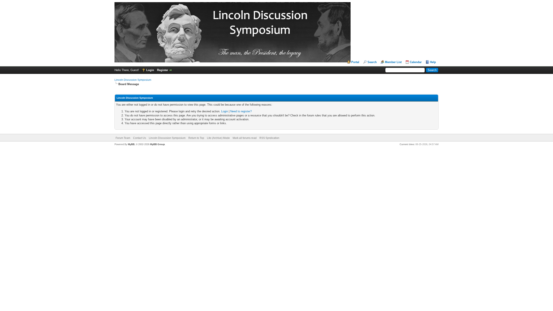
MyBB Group (157, 144)
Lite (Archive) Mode (218, 138)
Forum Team (123, 138)
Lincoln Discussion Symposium (132, 79)
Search (372, 62)
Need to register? (241, 111)
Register (162, 70)
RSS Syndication (269, 138)
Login (150, 70)
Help (433, 62)
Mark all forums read (245, 138)
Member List (393, 62)
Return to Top (196, 138)
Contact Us (139, 138)
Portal (355, 62)
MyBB (131, 144)
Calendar (416, 62)
